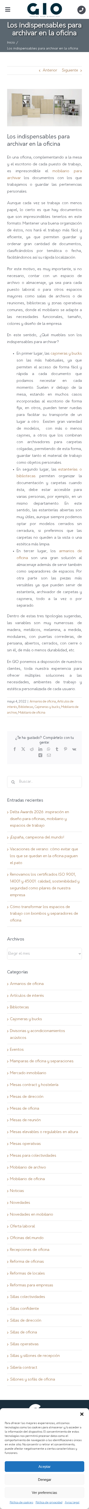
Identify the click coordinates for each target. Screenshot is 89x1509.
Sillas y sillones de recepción (35, 1356)
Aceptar (44, 1467)
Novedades (20, 1203)
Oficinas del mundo (27, 1238)
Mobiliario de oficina (31, 712)
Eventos (17, 1050)
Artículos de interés (27, 996)
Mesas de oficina (24, 1109)
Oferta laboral (22, 1226)
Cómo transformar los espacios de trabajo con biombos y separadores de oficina (44, 914)
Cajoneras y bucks (47, 707)
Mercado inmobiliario (28, 1073)
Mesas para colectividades (33, 1156)
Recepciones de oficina (29, 1250)
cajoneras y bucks (66, 354)
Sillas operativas (24, 1344)
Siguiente (70, 70)
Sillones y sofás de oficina (32, 1379)
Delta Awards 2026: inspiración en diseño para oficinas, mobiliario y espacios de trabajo (39, 819)
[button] (82, 1414)
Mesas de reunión (25, 1120)
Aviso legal (72, 1502)
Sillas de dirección (25, 1321)
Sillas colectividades (27, 1297)
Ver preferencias (44, 1493)
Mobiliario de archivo (28, 1167)
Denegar (44, 1480)
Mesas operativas (25, 1144)
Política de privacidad (49, 1502)
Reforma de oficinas (27, 1262)
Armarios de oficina (43, 701)
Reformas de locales (27, 1273)
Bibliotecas (25, 707)
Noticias (17, 1191)
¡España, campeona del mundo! (37, 837)
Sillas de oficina (23, 1332)
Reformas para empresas (31, 1285)
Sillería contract (23, 1368)
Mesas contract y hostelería (34, 1085)
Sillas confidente (24, 1309)
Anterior (50, 70)
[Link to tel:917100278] (81, 10)
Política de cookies (21, 1502)
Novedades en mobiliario (31, 1215)
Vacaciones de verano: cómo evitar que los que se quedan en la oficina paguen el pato (44, 856)
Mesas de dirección (26, 1097)
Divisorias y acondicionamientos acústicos (37, 1034)
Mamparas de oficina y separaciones (42, 1061)
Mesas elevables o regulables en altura (44, 1132)
